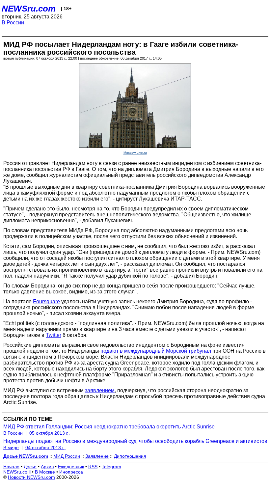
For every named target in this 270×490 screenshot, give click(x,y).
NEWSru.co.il (17, 472)
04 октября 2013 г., (45, 447)
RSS (92, 466)
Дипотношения (130, 456)
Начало (11, 466)
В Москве (45, 472)
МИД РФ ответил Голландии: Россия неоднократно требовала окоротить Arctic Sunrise (109, 426)
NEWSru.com (29, 9)
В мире (11, 447)
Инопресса (71, 472)
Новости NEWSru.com (31, 477)
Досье (30, 466)
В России (13, 22)
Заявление (97, 456)
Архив (47, 466)
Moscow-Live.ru (135, 152)
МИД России (66, 456)
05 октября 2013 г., (49, 433)
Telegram (111, 466)
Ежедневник (71, 466)
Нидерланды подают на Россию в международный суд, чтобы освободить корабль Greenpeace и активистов (135, 441)
